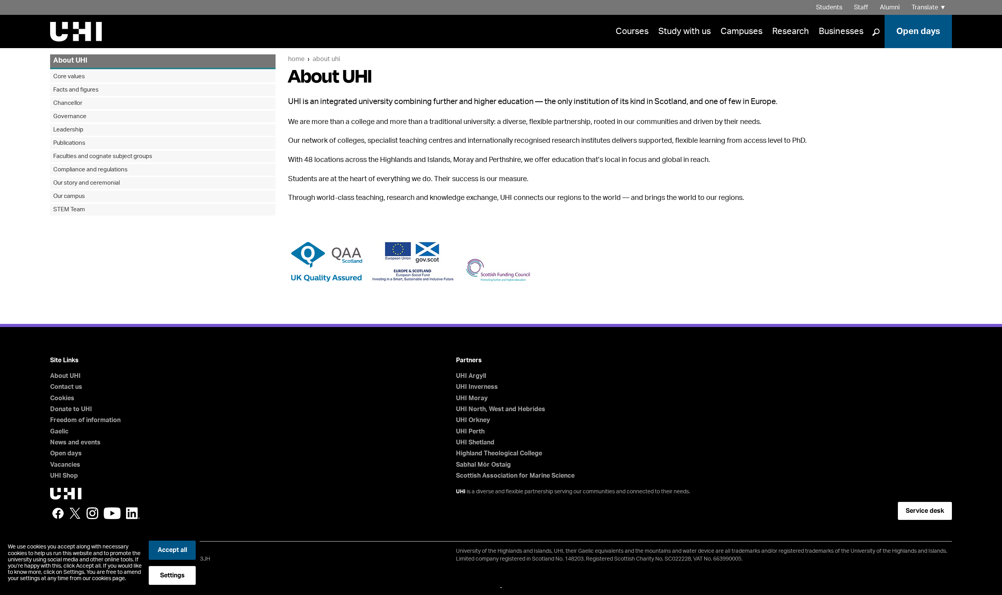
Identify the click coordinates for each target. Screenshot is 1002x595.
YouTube (112, 513)
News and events (75, 442)
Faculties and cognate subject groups (102, 156)
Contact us (66, 387)
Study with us (684, 31)
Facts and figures (76, 90)
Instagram (92, 513)
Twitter (75, 513)
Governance (70, 116)
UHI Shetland (475, 442)
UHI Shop (64, 476)
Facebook (58, 513)
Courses (632, 31)
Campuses (741, 31)
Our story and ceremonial (86, 183)
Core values (69, 76)
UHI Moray (472, 398)
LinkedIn (133, 513)
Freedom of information (85, 420)
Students (829, 7)
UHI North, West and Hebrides (500, 409)
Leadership (68, 130)
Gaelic (59, 431)
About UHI (326, 59)
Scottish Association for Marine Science (515, 476)
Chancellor (67, 103)
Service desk (925, 511)
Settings (172, 575)
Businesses (841, 31)
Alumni (890, 7)
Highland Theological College (499, 453)
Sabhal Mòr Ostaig (483, 465)
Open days (918, 31)
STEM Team (69, 209)
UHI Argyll (471, 376)
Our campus (69, 196)
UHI (460, 491)
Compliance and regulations (90, 170)
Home (296, 59)
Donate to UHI (71, 409)
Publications (69, 143)
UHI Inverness (477, 387)
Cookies (62, 398)
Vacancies (65, 465)
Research (790, 31)
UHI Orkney (473, 420)
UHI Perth (470, 431)
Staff (861, 7)
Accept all (172, 550)
